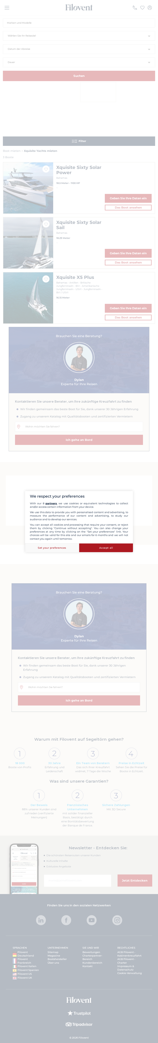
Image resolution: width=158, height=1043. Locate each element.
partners (51, 503)
